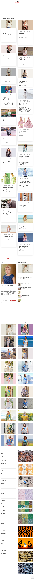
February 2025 (4, 477)
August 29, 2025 (6, 214)
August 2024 (3, 486)
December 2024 (4, 480)
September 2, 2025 (6, 191)
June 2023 (3, 506)
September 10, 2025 (7, 163)
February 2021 (4, 546)
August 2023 (3, 503)
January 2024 (3, 496)
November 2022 (4, 516)
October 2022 (3, 517)
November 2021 (4, 533)
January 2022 (3, 530)
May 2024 (3, 490)
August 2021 (3, 537)
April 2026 (3, 457)
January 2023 (3, 513)
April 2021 (3, 543)
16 (15, 258)
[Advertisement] (17, 10)
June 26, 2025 (6, 239)
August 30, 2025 (22, 206)
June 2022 (3, 523)
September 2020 (4, 553)
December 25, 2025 (7, 34)
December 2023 (4, 497)
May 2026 (3, 456)
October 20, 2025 (6, 81)
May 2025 (3, 473)
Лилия (3, 34)
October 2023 (3, 500)
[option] (25, 283)
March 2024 (3, 493)
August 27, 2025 (22, 228)
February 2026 (4, 460)
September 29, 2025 (23, 135)
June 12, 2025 (22, 250)
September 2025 (4, 467)
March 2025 (3, 476)
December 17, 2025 (23, 62)
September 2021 (4, 536)
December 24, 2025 (23, 37)
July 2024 (3, 487)
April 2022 (3, 526)
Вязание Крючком (6, 29)
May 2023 (3, 507)
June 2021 (3, 540)
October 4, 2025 (6, 122)
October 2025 (3, 466)
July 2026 (3, 453)
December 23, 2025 (7, 58)
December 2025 (4, 463)
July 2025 (3, 470)
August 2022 (3, 520)
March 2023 (3, 510)
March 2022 (3, 527)
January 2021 (3, 547)
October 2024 (3, 483)
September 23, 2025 (7, 142)
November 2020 (4, 550)
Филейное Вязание (22, 131)
